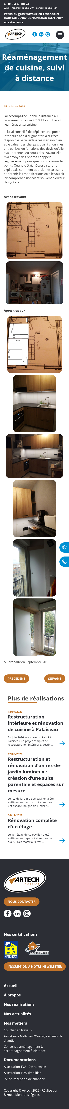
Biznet (8, 1095)
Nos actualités (17, 1013)
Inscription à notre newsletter (35, 966)
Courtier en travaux (18, 1030)
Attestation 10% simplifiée (22, 1073)
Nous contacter (22, 902)
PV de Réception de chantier (24, 1079)
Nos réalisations (19, 1004)
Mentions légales (27, 1095)
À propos (12, 995)
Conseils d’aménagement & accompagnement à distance (25, 1048)
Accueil (10, 985)
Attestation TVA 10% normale (25, 1067)
